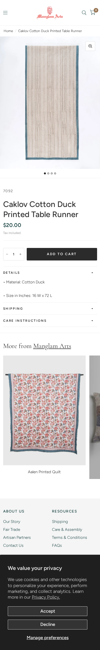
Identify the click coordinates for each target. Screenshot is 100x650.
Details (11, 272)
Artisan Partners (17, 537)
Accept (47, 611)
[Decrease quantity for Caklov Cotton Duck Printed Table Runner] (7, 254)
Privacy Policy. (46, 597)
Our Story (11, 521)
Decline (47, 624)
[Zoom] (90, 46)
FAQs (57, 545)
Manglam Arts (52, 346)
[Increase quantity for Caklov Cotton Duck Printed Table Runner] (20, 254)
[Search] (84, 12)
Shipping (13, 308)
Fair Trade (11, 529)
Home (8, 31)
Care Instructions (25, 320)
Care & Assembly (67, 529)
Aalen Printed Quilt (44, 471)
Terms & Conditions (69, 537)
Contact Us (13, 545)
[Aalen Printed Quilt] (44, 410)
